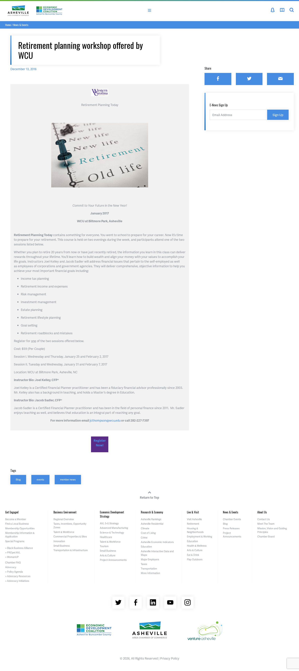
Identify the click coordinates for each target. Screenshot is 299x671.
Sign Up (278, 115)
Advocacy (10, 567)
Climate (145, 528)
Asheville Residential (152, 523)
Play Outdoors (194, 559)
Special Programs (14, 541)
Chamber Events (232, 519)
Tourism (104, 546)
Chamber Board (266, 536)
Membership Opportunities (20, 528)
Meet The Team (265, 523)
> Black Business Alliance (19, 548)
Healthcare (106, 537)
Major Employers (150, 559)
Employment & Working (199, 536)
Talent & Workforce (63, 532)
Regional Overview (63, 519)
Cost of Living (148, 533)
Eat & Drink (193, 555)
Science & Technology (112, 532)
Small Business (61, 545)
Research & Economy (152, 512)
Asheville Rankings (151, 519)
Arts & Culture (107, 555)
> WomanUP (12, 557)
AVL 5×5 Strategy (109, 523)
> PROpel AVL (12, 552)
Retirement (193, 523)
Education (146, 546)
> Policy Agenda (14, 571)
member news (68, 479)
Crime (144, 537)
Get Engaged (12, 512)
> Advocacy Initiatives (17, 580)
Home (8, 25)
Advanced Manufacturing (114, 527)
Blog (18, 479)
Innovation (59, 541)
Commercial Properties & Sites (70, 536)
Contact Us (263, 519)
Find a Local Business (17, 523)
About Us (262, 512)
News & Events (20, 25)
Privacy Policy (169, 658)
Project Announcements (113, 560)
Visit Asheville (194, 519)
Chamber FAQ (13, 562)
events (40, 479)
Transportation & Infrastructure (70, 550)
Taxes (144, 564)
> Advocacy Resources (17, 576)
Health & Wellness (197, 545)
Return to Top (149, 497)
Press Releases (231, 528)
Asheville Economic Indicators (157, 542)
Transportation (149, 568)
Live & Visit (193, 512)
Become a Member (15, 519)
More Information (150, 573)
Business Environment (64, 512)
